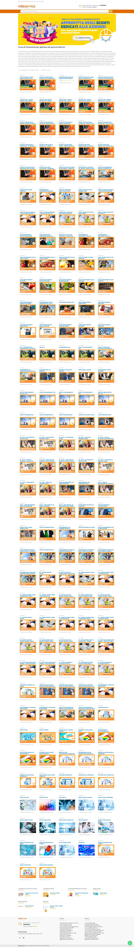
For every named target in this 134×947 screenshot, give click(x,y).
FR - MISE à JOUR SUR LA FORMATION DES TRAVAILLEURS (67, 573)
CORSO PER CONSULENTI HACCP (86, 414)
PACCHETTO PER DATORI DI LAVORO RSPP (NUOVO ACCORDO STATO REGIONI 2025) (67, 123)
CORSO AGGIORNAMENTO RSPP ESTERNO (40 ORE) (106, 528)
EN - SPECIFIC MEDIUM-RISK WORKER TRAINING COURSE (46, 640)
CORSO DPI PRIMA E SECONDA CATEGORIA (85, 258)
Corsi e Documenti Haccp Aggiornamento (69, 926)
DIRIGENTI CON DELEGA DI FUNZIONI (65, 370)
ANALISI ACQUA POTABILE (26, 820)
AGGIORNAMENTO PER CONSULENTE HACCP (84, 483)
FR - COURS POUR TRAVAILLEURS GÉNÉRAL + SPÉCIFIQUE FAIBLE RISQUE (106, 640)
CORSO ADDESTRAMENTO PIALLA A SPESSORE (45, 325)
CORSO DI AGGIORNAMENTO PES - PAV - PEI (27, 393)
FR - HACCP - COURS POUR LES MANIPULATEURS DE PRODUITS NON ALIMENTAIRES (66, 460)
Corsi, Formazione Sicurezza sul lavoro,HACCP (28, 70)
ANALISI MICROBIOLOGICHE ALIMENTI (46, 843)
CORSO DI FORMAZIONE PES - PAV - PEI (105, 393)
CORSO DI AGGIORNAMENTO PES (66, 393)
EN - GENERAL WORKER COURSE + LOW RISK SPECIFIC (66, 618)
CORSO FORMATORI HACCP (104, 414)
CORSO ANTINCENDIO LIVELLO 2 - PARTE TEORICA (47, 258)
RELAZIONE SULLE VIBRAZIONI (86, 775)
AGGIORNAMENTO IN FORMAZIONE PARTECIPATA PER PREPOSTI (28, 370)
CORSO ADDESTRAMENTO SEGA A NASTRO (106, 280)
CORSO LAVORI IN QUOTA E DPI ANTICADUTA (105, 258)
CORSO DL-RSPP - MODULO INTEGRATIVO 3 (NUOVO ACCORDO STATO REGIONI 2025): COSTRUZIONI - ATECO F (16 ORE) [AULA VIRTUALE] (86, 100)
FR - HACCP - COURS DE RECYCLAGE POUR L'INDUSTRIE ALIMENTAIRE (105, 438)
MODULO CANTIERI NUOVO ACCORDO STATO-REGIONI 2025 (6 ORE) (47, 78)
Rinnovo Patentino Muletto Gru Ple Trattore (94, 933)
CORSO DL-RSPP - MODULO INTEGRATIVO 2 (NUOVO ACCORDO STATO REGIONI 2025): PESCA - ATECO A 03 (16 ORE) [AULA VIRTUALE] (67, 100)
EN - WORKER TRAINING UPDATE (45, 573)
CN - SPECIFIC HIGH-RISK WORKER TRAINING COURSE (105, 595)
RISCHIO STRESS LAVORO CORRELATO (26, 190)
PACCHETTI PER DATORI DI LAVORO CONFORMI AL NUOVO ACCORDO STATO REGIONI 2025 (27, 123)
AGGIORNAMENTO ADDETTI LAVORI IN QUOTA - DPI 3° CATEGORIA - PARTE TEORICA (46, 303)
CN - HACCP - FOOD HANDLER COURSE (27, 483)
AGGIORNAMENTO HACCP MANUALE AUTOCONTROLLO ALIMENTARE (85, 753)
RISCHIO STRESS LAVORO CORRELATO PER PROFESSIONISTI (26, 528)
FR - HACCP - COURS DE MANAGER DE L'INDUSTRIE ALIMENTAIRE (26, 460)
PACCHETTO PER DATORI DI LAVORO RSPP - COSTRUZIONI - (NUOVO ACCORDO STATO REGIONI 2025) (27, 145)
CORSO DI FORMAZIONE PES (27, 414)
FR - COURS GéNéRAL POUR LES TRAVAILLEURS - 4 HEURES (86, 640)
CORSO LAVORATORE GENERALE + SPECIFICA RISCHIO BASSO (106, 190)
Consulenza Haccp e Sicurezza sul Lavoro (69, 923)
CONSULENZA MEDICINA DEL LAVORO (105, 843)
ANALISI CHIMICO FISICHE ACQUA (104, 820)
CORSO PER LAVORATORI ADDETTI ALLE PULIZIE (65, 190)
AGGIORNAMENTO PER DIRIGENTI (45, 370)
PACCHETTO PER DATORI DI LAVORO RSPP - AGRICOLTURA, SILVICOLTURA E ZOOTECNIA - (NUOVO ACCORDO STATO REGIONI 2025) (86, 123)
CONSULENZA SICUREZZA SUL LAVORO (27, 685)
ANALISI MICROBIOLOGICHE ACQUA (27, 843)
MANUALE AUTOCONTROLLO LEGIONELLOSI (27, 775)
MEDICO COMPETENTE (25, 865)
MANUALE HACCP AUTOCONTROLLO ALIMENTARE (67, 753)
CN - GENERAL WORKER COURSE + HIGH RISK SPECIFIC (47, 595)
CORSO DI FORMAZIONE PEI (65, 414)
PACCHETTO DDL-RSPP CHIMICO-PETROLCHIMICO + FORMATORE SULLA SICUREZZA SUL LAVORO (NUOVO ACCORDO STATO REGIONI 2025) (67, 168)
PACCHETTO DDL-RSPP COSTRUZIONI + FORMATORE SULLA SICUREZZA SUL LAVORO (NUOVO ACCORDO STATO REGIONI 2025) (47, 168)
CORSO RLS (42, 347)
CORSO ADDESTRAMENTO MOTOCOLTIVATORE (45, 280)
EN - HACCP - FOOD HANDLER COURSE (66, 438)
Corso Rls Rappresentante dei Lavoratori (94, 926)
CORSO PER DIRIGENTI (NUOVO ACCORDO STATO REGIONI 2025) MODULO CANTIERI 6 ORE (106, 78)
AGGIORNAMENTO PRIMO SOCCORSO (104, 370)
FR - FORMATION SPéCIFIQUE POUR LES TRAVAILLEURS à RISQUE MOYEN (85, 663)
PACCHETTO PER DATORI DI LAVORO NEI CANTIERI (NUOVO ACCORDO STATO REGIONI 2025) (47, 123)
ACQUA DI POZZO (43, 797)
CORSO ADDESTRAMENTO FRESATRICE (104, 325)
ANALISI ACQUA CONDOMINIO (105, 797)
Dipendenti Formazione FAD (66, 938)
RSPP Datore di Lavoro (65, 936)
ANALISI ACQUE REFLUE (45, 820)
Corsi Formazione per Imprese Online (68, 933)
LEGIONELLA (81, 842)
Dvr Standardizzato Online (90, 936)
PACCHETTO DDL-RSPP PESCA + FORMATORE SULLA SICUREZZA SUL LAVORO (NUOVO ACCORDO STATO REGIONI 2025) (28, 168)
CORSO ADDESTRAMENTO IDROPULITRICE (84, 303)
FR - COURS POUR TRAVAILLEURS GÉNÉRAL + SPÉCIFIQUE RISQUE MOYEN (28, 663)
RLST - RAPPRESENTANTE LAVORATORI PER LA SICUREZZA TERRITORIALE (28, 348)
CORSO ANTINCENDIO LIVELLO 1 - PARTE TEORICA (67, 258)
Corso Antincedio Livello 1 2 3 (91, 928)
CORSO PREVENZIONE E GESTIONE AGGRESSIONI (26, 235)
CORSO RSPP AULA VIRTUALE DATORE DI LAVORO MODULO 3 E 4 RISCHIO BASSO (67, 685)
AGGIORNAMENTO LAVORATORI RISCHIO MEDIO (28, 708)
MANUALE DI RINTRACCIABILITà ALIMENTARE (106, 753)
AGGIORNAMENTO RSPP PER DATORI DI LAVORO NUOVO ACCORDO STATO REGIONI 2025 (66, 78)
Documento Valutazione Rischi (91, 938)
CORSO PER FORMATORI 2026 (46, 550)
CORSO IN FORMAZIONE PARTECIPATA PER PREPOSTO (105, 348)
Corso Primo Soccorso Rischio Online (93, 931)
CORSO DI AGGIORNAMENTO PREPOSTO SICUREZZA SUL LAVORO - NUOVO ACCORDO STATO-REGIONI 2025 (105, 168)
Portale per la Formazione (65, 935)
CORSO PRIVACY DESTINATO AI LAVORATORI (86, 505)
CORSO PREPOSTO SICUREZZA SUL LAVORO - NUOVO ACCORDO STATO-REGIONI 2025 (86, 168)
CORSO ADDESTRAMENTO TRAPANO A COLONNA (26, 303)
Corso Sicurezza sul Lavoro (66, 925)
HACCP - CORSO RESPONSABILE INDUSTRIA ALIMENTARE (27, 505)
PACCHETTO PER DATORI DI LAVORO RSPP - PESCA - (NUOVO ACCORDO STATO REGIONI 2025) (106, 123)
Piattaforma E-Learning (65, 934)
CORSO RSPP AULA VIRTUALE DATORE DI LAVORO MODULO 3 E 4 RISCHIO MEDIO (47, 685)
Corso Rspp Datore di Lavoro (91, 924)
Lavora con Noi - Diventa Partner (56, 906)
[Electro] (26, 6)
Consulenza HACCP (55, 893)
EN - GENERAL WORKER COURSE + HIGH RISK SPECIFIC (106, 618)
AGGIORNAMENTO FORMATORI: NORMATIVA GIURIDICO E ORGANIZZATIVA (67, 550)
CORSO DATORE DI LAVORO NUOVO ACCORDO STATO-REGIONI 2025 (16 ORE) (26, 78)
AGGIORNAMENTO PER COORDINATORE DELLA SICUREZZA (64, 528)
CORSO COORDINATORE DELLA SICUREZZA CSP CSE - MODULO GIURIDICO (27, 550)
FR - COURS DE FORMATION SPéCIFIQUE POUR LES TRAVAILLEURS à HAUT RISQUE (105, 663)
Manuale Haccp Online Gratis (91, 935)
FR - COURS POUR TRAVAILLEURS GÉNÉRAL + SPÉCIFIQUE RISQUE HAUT (47, 663)
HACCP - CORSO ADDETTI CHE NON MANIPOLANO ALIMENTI (66, 505)
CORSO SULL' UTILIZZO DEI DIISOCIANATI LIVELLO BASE (66, 235)
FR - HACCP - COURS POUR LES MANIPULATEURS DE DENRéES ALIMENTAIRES (46, 460)
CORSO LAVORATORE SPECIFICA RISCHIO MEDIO (86, 213)
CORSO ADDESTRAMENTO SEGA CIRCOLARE (86, 280)
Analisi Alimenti (29, 906)
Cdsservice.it (22, 75)
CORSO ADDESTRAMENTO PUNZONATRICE (26, 325)
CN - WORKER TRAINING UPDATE (26, 618)
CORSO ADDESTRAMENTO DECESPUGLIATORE (65, 280)
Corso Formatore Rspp (90, 923)
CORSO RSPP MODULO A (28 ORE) (86, 527)
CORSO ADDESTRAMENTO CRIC (66, 302)
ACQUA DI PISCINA (24, 797)
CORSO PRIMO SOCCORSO (84, 369)
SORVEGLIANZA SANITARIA (46, 865)
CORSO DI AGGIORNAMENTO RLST (85, 348)
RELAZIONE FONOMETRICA (65, 775)
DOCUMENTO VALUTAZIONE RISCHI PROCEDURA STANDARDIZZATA (46, 753)
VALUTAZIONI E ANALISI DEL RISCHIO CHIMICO (27, 753)
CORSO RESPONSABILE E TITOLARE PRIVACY (104, 505)
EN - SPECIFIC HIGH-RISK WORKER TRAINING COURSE (66, 640)
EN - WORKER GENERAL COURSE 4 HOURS (47, 618)
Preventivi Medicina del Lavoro (66, 928)
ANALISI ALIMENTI (44, 730)
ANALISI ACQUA (24, 730)
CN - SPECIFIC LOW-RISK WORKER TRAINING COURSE (66, 595)
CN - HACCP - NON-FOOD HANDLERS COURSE (45, 483)
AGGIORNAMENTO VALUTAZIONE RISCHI (103, 730)
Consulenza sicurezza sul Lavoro (31, 893)
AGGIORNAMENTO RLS (64, 347)
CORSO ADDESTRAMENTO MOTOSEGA (26, 280)
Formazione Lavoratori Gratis (66, 930)
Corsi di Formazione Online (66, 924)
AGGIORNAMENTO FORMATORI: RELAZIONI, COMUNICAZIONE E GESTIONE (28, 573)
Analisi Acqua (103, 893)
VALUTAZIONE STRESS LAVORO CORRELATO (47, 775)
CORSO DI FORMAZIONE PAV (46, 414)
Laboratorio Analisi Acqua (65, 929)
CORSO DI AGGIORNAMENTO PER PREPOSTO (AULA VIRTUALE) (86, 708)
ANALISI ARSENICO (83, 820)
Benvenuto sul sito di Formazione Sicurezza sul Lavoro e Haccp (31, 1)
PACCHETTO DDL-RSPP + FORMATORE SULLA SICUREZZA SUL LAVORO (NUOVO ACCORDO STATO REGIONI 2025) (86, 145)
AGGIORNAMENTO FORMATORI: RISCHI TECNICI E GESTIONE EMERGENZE (86, 550)
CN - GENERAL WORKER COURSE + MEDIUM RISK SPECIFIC (27, 595)
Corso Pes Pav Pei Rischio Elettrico (92, 929)
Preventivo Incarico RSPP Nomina (92, 925)
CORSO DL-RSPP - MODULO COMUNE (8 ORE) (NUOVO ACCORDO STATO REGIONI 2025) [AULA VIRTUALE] (28, 100)
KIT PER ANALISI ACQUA (65, 842)
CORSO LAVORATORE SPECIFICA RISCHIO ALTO (105, 213)
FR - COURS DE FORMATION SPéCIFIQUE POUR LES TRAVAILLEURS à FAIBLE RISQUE (67, 663)
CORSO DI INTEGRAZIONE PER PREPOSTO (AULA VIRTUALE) (66, 708)
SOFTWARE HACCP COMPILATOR (106, 775)
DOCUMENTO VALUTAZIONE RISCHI (85, 730)
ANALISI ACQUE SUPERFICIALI (66, 820)
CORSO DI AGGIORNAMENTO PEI (47, 392)
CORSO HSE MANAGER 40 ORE (46, 527)
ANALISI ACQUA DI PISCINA (85, 797)
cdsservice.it (21, 945)
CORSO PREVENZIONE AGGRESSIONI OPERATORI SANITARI (45, 235)
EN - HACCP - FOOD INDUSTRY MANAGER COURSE (46, 438)
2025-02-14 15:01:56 (46, 70)
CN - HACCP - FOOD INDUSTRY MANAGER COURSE (105, 460)
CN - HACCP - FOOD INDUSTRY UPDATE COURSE (85, 460)
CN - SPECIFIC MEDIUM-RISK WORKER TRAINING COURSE (85, 595)
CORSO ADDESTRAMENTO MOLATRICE (104, 303)
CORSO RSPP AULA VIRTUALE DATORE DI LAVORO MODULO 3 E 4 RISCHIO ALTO (86, 685)
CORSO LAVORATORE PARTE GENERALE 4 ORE (85, 190)
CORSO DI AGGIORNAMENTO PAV (85, 393)
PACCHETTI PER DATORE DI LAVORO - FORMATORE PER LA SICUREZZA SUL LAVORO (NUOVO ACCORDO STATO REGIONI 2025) (66, 145)
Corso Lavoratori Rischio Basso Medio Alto (94, 930)
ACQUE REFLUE (62, 797)
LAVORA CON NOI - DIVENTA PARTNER (66, 730)
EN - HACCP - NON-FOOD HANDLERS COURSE (84, 438)
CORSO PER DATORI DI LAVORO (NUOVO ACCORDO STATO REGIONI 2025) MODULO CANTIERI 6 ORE (86, 78)
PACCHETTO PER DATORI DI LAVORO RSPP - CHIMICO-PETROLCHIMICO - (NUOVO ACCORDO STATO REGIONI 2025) (47, 145)
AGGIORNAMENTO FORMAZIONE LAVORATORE (46, 190)
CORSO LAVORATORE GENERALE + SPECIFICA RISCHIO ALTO (47, 213)
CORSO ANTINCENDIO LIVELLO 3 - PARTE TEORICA (28, 258)
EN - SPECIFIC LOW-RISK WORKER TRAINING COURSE (27, 640)
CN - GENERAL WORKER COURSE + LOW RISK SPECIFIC (106, 573)
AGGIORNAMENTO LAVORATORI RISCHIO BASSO (106, 685)
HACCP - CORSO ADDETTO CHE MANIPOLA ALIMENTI (46, 505)
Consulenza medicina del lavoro (81, 893)
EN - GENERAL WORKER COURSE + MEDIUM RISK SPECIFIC (86, 618)
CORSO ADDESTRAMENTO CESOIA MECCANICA (65, 325)
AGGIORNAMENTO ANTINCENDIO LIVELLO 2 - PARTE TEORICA (104, 235)
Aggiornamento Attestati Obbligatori (93, 934)
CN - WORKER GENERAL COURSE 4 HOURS (86, 573)
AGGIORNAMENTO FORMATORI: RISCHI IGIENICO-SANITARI (106, 550)
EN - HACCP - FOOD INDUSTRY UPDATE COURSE (27, 438)
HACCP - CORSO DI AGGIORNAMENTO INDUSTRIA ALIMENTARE (105, 483)
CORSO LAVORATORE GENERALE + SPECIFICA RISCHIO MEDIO (27, 213)
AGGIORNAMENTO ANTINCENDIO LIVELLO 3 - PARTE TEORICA (84, 235)
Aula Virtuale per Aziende (65, 931)
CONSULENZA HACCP (103, 707)
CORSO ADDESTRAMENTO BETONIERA (84, 325)
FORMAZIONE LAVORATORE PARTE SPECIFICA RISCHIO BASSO (66, 213)
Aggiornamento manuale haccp (67, 939)
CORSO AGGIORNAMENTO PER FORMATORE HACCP (66, 483)
